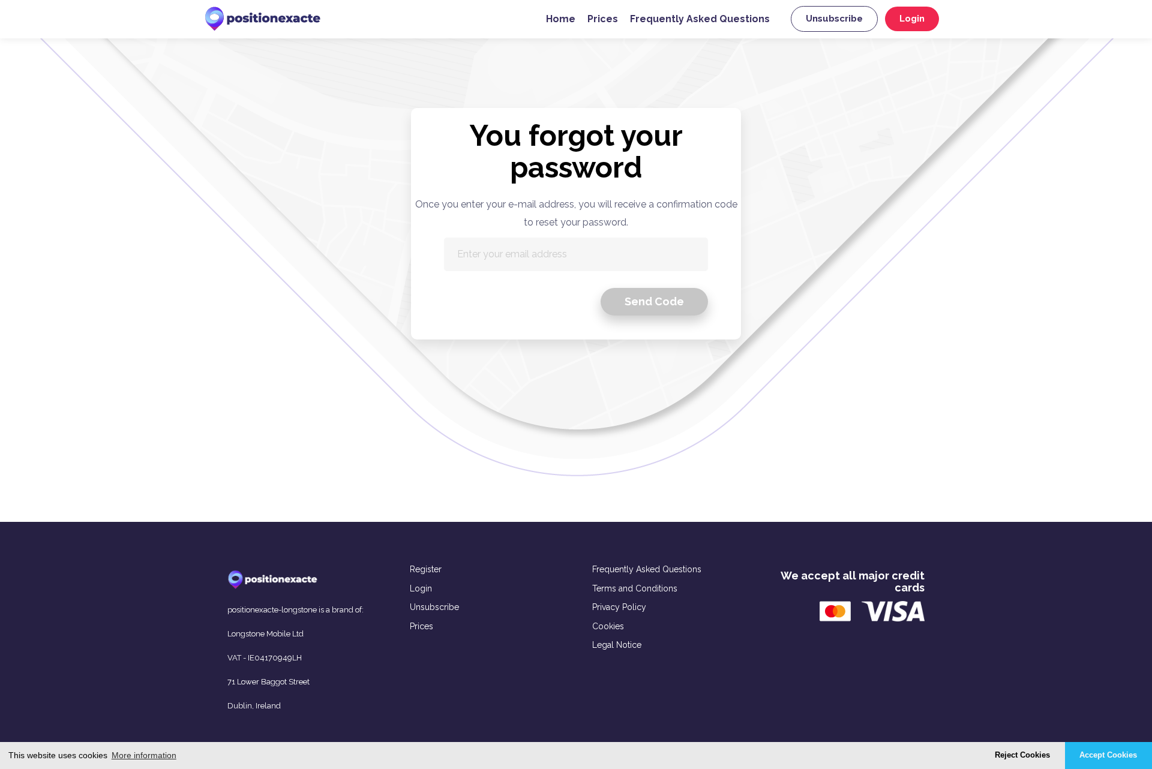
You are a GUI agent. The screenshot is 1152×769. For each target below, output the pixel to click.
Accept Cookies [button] (1108, 755)
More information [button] (144, 755)
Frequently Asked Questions (700, 19)
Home (560, 19)
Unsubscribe (834, 18)
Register (426, 569)
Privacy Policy (619, 607)
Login (912, 18)
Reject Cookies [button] (1022, 755)
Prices (602, 19)
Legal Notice (616, 645)
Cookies (608, 626)
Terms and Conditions (634, 588)
